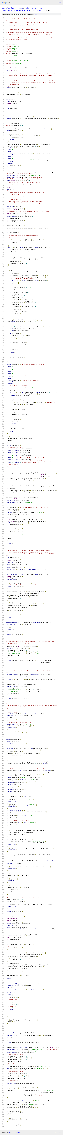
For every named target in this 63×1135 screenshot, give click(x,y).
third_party (12, 8)
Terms (19, 1132)
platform (27, 8)
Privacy (14, 1132)
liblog (39, 10)
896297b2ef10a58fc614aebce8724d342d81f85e (18, 10)
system (34, 8)
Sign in (59, 2)
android (20, 8)
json (60, 1132)
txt (56, 1132)
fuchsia (4, 8)
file (35, 14)
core (40, 8)
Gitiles (9, 1132)
